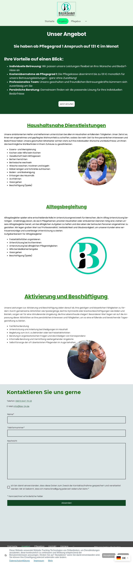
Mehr (50, 561)
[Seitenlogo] (66, 9)
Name (10, 414)
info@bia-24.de (21, 406)
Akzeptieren (108, 555)
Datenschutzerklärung (19, 561)
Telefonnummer (16, 427)
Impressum (39, 561)
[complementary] (122, 558)
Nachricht (12, 440)
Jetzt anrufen (67, 103)
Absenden (66, 502)
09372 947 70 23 (23, 400)
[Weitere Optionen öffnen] (86, 21)
